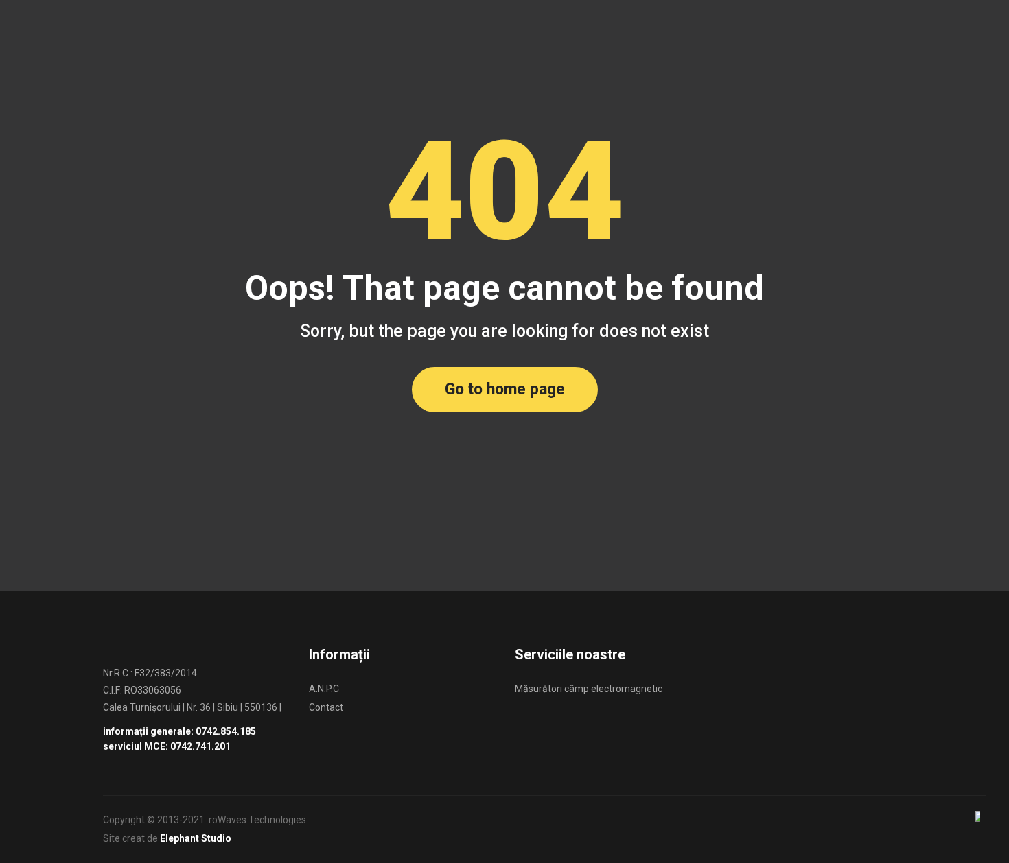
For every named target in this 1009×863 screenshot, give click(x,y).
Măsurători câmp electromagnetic (588, 688)
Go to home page (505, 389)
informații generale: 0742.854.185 (179, 731)
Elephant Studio (195, 838)
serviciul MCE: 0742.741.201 (167, 746)
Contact (326, 707)
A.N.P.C (324, 688)
